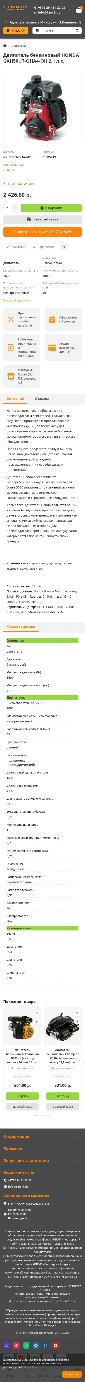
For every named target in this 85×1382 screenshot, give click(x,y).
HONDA (9, 170)
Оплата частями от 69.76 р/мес (42, 231)
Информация (16, 1136)
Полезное (12, 1148)
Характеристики (21, 626)
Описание (15, 398)
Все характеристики (16, 300)
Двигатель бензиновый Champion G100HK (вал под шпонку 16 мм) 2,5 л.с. (22, 1056)
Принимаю (72, 1374)
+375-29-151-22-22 (51, 7)
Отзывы (42, 398)
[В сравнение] (37, 1021)
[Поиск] (77, 30)
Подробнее (31, 1367)
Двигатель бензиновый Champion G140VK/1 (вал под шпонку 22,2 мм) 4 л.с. (62, 1056)
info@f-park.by (49, 12)
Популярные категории (26, 1160)
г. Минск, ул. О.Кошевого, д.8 (28, 1203)
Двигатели (19, 46)
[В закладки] (37, 1013)
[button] (5, 1061)
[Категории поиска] (37, 30)
